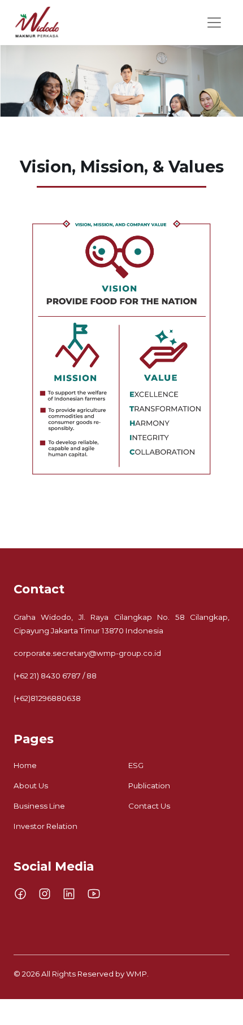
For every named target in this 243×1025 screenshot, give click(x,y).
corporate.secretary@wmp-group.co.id (87, 653)
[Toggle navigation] (214, 22)
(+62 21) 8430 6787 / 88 (55, 675)
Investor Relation (45, 826)
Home (25, 765)
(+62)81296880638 (47, 698)
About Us (31, 785)
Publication (149, 785)
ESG (136, 765)
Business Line (39, 805)
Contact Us (149, 805)
